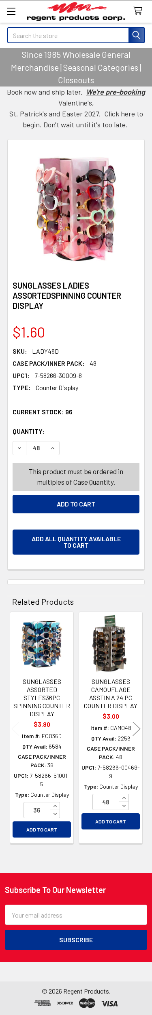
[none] (76, 207)
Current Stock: (43, 412)
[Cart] (139, 11)
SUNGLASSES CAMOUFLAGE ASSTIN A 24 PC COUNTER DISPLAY (110, 693)
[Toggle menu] (11, 11)
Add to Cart (41, 829)
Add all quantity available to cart (76, 542)
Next (136, 728)
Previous (15, 728)
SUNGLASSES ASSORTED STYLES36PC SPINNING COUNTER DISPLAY (41, 697)
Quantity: (74, 431)
